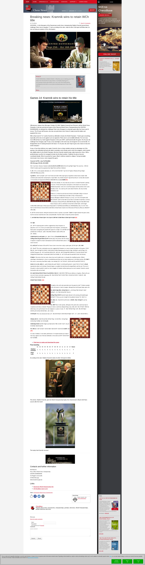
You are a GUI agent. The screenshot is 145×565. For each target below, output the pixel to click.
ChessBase (39, 506)
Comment (32, 526)
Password (33, 524)
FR (80, 10)
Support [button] (73, 1)
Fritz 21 (38, 76)
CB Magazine (54, 1)
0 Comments (87, 23)
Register (42, 525)
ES (79, 10)
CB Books (64, 1)
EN (77, 10)
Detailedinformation (116, 561)
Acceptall (138, 561)
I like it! (82, 23)
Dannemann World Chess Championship (43, 492)
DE (75, 10)
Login (111, 2)
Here (111, 556)
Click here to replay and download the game (46, 342)
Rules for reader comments (36, 519)
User (32, 522)
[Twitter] (39, 496)
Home (35, 1)
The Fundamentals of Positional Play (106, 518)
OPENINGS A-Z (43, 1)
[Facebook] (35, 496)
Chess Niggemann (82, 498)
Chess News (40, 10)
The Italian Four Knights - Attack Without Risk (108, 538)
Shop (27, 1)
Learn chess (83, 1)
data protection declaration (33, 557)
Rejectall (127, 561)
